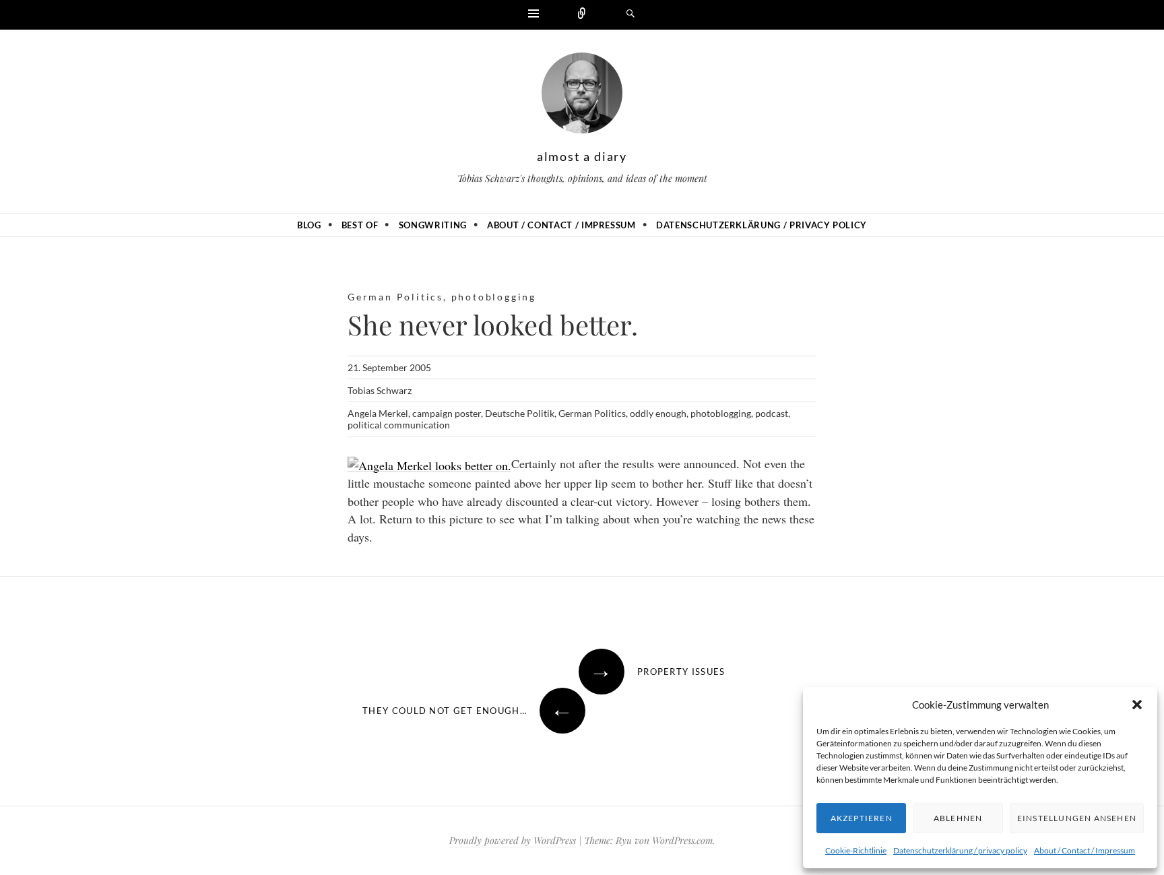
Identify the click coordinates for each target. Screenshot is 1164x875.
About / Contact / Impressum (1084, 850)
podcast (771, 413)
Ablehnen (958, 818)
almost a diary (582, 156)
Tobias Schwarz (380, 390)
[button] (1137, 704)
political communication (399, 424)
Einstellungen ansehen (1076, 818)
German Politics (395, 296)
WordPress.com (682, 840)
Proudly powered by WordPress (512, 840)
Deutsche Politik (519, 413)
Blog (309, 225)
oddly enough (658, 413)
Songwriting (433, 225)
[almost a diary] (582, 96)
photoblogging (493, 296)
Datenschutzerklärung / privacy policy (960, 850)
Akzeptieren (862, 818)
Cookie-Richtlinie (855, 850)
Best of (360, 225)
